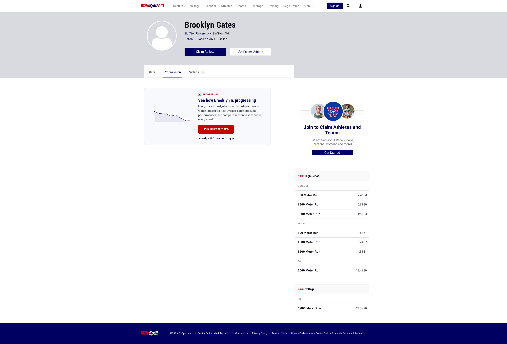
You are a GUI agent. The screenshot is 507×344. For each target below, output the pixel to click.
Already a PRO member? (216, 138)
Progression (172, 72)
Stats (151, 72)
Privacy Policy (260, 333)
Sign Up (334, 6)
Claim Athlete (205, 52)
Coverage (257, 6)
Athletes (226, 6)
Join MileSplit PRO (216, 129)
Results (178, 6)
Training (273, 6)
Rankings (194, 6)
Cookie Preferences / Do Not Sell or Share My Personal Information (328, 333)
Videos (196, 72)
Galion (189, 39)
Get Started (332, 153)
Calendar (210, 6)
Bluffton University (197, 33)
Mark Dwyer (220, 333)
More (307, 6)
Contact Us (241, 333)
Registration (291, 6)
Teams (241, 6)
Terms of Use (279, 333)
